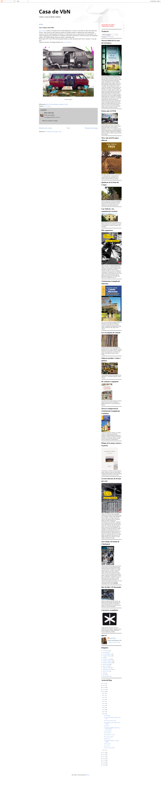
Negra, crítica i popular (108, 736)
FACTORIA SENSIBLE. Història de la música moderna (112, 728)
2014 (104, 691)
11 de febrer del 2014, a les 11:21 (52, 117)
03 (104, 711)
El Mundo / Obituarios (107, 661)
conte (104, 657)
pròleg (104, 673)
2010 (104, 758)
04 (104, 709)
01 (104, 750)
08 (104, 701)
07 (104, 703)
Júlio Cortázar (42, 30)
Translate (111, 36)
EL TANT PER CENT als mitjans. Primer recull (112, 718)
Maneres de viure (106, 671)
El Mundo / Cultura (106, 659)
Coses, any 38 (107, 745)
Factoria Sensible (106, 664)
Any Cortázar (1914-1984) (109, 734)
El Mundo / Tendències (107, 662)
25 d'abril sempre (106, 650)
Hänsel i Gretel (106, 666)
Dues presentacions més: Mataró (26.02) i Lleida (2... (112, 723)
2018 (104, 683)
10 (104, 697)
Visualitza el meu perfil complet (114, 642)
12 (104, 693)
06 (104, 705)
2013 (104, 752)
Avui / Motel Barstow (107, 654)
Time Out (104, 674)
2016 (104, 687)
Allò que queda (107, 715)
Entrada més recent (45, 128)
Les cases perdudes (108, 731)
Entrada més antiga (91, 128)
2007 (104, 765)
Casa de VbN (54, 11)
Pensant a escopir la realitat (109, 747)
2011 (104, 756)
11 (104, 695)
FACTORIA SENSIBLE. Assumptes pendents (111, 741)
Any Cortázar (47, 106)
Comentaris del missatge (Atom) (54, 131)
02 (104, 713)
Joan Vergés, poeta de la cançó (110, 720)
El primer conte (107, 738)
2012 (104, 754)
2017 (104, 685)
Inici (68, 128)
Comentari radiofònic (107, 655)
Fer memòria (106, 725)
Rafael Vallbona (112, 638)
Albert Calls (47, 113)
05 (104, 707)
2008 (104, 763)
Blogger (87, 774)
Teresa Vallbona (67, 42)
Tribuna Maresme (106, 676)
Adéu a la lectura (107, 743)
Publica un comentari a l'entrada (50, 120)
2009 (104, 760)
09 (104, 699)
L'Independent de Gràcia (107, 669)
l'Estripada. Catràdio (107, 667)
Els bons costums (107, 732)
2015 (104, 689)
